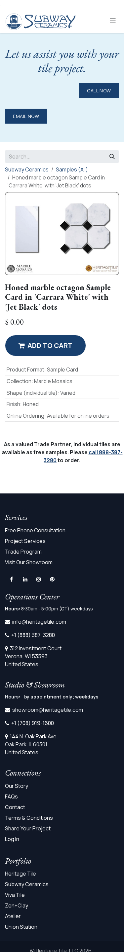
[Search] (112, 156)
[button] (45, 345)
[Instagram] (38, 579)
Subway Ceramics (27, 169)
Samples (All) (72, 169)
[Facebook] (11, 579)
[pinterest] (52, 579)
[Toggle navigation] (112, 20)
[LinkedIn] (25, 579)
